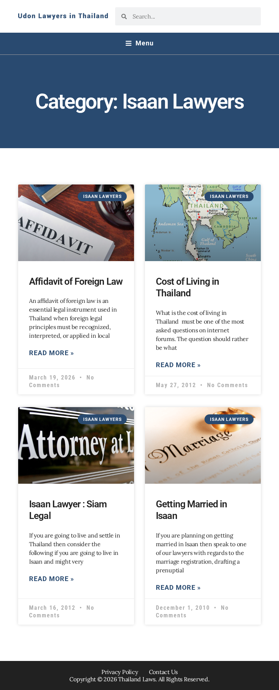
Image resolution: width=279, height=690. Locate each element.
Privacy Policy (119, 671)
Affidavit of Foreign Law (75, 281)
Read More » (51, 353)
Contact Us (163, 671)
